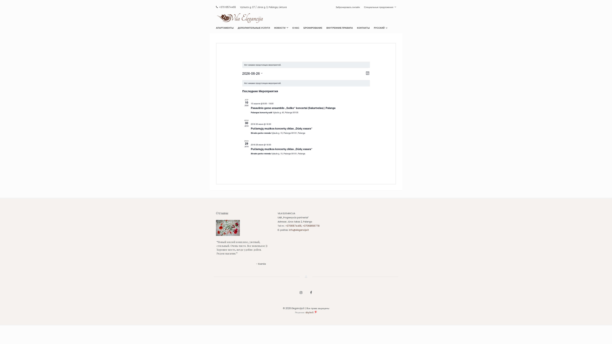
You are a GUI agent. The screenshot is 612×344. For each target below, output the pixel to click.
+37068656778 (311, 225)
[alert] (262, 65)
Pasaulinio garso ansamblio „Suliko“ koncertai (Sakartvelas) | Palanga (293, 108)
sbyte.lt (310, 312)
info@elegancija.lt (299, 230)
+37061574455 (293, 225)
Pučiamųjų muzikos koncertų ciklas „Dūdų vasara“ (281, 128)
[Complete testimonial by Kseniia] (244, 228)
